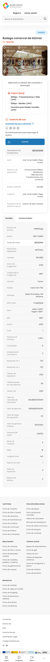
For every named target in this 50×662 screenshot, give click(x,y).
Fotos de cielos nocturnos (36, 526)
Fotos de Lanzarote (10, 516)
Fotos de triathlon (33, 569)
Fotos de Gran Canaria (12, 512)
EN (3, 645)
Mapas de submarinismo (36, 546)
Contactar (7, 619)
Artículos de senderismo (36, 522)
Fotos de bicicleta (33, 573)
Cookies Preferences (11, 641)
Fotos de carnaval (10, 546)
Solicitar (25, 142)
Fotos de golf (31, 550)
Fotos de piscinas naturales (33, 513)
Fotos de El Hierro (9, 530)
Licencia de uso (9, 632)
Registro (17, 13)
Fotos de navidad (10, 585)
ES (7, 645)
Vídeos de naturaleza (35, 518)
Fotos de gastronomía (12, 566)
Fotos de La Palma (10, 523)
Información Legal (10, 637)
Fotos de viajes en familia (13, 589)
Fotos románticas (10, 606)
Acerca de (7, 624)
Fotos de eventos (10, 602)
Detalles (9, 218)
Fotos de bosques (33, 529)
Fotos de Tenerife (10, 509)
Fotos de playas (32, 509)
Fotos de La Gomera (11, 527)
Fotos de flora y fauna (11, 550)
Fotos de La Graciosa (11, 534)
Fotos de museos (10, 569)
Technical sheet (25, 218)
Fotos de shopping (10, 592)
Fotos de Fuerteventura (12, 520)
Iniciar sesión (31, 13)
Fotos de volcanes (33, 533)
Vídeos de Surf (32, 554)
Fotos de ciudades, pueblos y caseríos (10, 561)
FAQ (4, 628)
